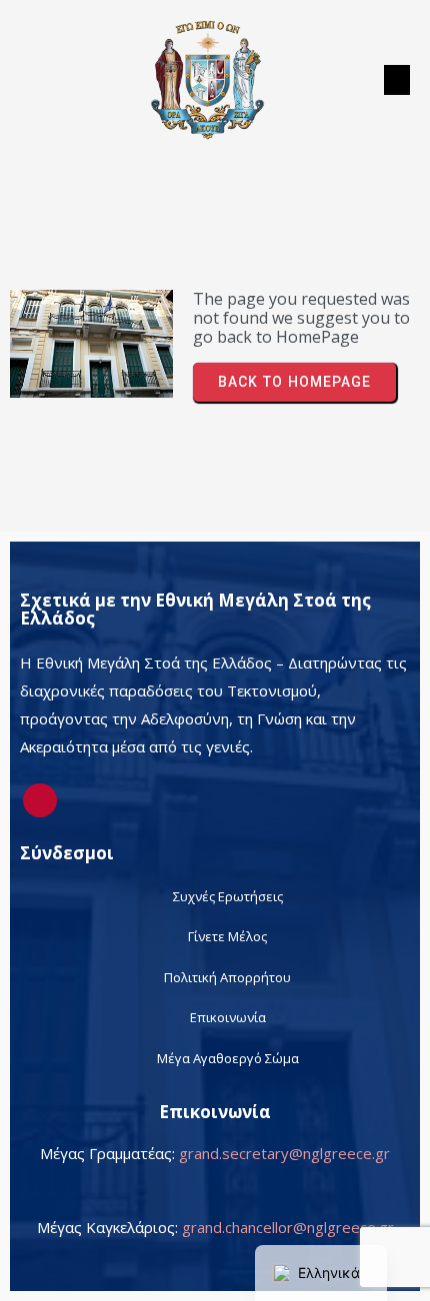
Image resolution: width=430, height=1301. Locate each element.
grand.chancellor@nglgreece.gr (288, 1227)
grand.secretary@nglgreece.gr (284, 1153)
